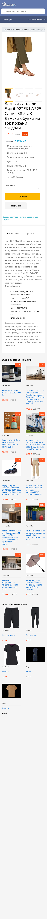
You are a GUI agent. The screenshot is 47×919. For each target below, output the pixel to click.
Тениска (5, 672)
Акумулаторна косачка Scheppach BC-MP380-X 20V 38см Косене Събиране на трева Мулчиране (35, 444)
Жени (26, 29)
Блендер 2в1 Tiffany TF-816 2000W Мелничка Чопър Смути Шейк (11, 443)
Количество (10, 185)
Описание (13, 233)
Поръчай (16, 205)
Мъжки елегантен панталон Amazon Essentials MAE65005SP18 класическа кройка (34, 489)
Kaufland (5, 630)
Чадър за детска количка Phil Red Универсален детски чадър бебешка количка (35, 584)
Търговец (29, 233)
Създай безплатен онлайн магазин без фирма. (20, 218)
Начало (7, 29)
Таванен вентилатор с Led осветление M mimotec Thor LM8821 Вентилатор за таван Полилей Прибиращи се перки (11, 537)
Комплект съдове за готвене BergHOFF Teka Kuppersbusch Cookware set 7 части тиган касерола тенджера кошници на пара (35, 397)
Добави (23, 196)
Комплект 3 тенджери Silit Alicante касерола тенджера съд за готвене (10, 584)
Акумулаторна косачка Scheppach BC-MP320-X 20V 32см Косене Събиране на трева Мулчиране (11, 489)
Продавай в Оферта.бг (37, 19)
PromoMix (17, 29)
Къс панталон (8, 635)
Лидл (28, 667)
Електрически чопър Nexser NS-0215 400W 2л (11, 393)
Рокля (28, 672)
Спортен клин (32, 635)
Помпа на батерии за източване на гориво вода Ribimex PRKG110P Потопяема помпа (35, 535)
